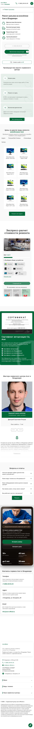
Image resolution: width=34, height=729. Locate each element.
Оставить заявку (17, 542)
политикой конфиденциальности (19, 55)
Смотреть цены (17, 546)
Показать (17, 498)
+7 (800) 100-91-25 (23, 3)
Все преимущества (17, 119)
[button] (14, 429)
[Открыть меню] (31, 3)
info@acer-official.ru (8, 611)
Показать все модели (17, 213)
